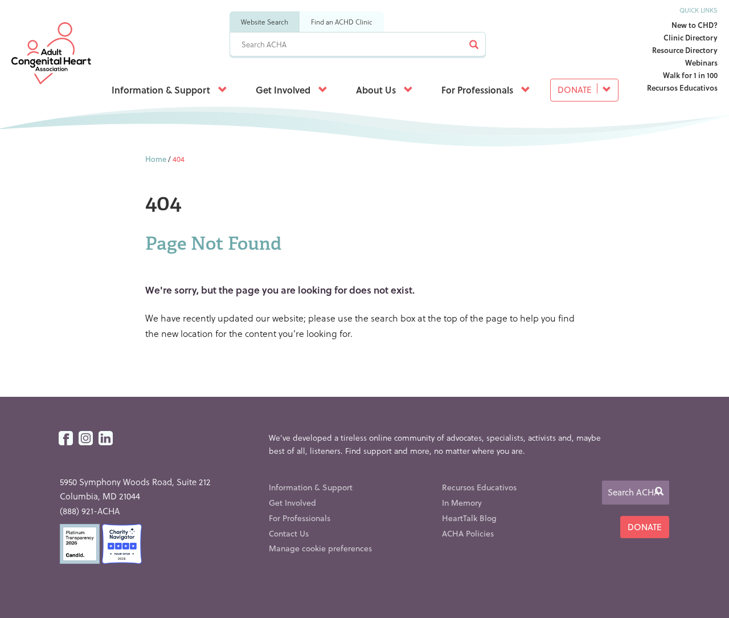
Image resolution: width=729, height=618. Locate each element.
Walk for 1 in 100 (690, 75)
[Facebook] (66, 438)
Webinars (701, 62)
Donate (576, 89)
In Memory (462, 503)
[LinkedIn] (106, 438)
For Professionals (478, 89)
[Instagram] (86, 438)
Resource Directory (685, 49)
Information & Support (162, 89)
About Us (377, 89)
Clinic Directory (691, 37)
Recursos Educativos (682, 87)
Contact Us (289, 533)
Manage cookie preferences (320, 548)
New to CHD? (694, 24)
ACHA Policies (468, 533)
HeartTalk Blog (469, 518)
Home (155, 158)
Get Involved (284, 89)
